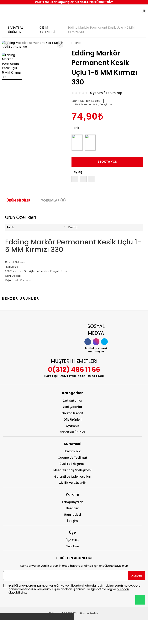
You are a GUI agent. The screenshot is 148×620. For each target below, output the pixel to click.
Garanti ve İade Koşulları (72, 477)
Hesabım (72, 508)
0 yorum (96, 93)
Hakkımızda (72, 451)
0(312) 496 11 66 (74, 369)
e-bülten (105, 566)
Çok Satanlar (72, 401)
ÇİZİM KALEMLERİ (47, 30)
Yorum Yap (114, 93)
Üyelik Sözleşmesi (72, 464)
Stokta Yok (107, 161)
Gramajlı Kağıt (72, 413)
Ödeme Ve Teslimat (72, 458)
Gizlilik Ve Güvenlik (72, 483)
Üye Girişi (72, 540)
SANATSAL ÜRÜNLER (15, 30)
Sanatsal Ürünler (72, 432)
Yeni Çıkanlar (72, 407)
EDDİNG (76, 43)
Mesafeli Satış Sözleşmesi (72, 470)
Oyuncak (72, 426)
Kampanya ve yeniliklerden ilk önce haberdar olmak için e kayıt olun (74, 566)
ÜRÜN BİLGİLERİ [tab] (19, 200)
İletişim (72, 521)
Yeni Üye (72, 546)
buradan (123, 589)
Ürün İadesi (72, 515)
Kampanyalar (72, 502)
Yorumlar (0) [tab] (53, 200)
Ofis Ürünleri (72, 420)
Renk (75, 128)
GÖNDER (136, 575)
